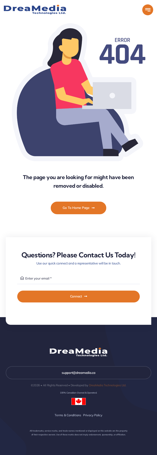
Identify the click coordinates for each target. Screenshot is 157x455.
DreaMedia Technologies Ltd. (107, 385)
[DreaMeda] (35, 6)
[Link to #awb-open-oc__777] (147, 9)
